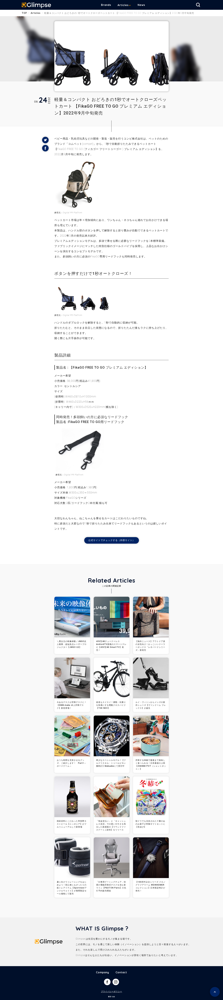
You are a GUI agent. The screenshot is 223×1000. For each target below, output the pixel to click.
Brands (106, 5)
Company (102, 972)
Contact (121, 972)
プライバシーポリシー (111, 991)
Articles (123, 5)
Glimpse (36, 5)
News (141, 5)
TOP (24, 13)
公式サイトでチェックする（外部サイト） (111, 540)
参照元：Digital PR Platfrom (68, 315)
